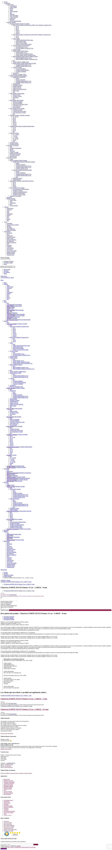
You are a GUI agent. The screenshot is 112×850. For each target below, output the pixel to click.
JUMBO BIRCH (17, 86)
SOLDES (9, 157)
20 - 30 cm (15, 116)
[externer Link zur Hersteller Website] (9, 600)
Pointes (17, 78)
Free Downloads (14, 205)
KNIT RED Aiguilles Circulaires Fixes (22, 34)
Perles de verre (13, 156)
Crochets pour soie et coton (19, 111)
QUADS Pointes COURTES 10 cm (24, 48)
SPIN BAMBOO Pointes (19, 56)
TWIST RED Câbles (21, 41)
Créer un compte (8, 822)
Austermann (13, 203)
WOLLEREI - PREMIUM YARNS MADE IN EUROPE (21, 847)
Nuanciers (9, 245)
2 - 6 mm (15, 136)
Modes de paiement (11, 242)
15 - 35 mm (15, 138)
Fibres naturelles (14, 11)
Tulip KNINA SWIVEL (15, 181)
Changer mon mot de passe (10, 829)
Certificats (9, 246)
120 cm (17, 32)
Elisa (11, 204)
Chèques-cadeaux (11, 252)
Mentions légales (11, 253)
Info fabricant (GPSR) (9, 619)
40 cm (17, 26)
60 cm (17, 27)
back (5, 300)
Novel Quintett (16, 107)
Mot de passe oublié (8, 830)
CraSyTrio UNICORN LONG (20, 104)
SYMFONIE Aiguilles (18, 161)
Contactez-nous (10, 254)
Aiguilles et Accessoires (15, 196)
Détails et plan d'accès (6, 749)
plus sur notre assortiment (7, 733)
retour (8, 285)
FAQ (8, 244)
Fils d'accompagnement (15, 21)
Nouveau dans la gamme (13, 224)
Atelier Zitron (13, 200)
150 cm (17, 33)
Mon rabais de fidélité (9, 826)
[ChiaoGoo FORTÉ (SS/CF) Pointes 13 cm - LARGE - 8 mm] (16, 581)
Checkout (6, 271)
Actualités (6, 804)
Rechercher (9, 233)
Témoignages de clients (9, 811)
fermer (5, 264)
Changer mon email (8, 828)
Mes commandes (8, 824)
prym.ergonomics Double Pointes (21, 189)
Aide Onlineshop (11, 228)
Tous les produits (8, 791)
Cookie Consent (7, 815)
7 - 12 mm (15, 137)
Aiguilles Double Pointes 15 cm (23, 64)
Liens (5, 814)
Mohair (11, 8)
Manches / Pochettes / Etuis (19, 74)
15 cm (14, 129)
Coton (11, 10)
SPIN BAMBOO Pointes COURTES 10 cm (26, 59)
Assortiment (6, 801)
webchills (18, 846)
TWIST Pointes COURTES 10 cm (24, 53)
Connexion (6, 821)
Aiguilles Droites (14, 142)
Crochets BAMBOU (21, 69)
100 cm (17, 30)
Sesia (11, 201)
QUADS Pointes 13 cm (21, 47)
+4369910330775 (10, 763)
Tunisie (14, 140)
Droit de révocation (8, 784)
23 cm (17, 36)
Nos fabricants (10, 241)
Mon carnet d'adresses (9, 825)
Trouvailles (9, 227)
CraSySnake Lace (17, 105)
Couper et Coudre (14, 152)
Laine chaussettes (14, 15)
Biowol (8, 219)
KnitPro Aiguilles (14, 75)
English (11, 262)
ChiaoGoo (9, 209)
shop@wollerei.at (8, 767)
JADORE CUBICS (17, 85)
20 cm (14, 130)
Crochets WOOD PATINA (22, 70)
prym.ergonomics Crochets (19, 112)
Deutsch (11, 261)
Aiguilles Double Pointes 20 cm (23, 66)
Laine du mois (10, 248)
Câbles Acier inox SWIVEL (19, 89)
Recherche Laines (11, 237)
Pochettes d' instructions (15, 148)
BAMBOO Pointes (17, 178)
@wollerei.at (8, 766)
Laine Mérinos (13, 6)
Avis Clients (10, 249)
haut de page (4, 848)
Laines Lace (13, 18)
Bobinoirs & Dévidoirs (15, 153)
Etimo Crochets (16, 94)
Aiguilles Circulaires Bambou (20, 192)
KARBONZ (16, 77)
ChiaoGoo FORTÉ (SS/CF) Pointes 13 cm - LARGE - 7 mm (24, 699)
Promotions (9, 223)
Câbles (14, 38)
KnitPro (9, 215)
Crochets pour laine (17, 110)
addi (8, 220)
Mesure (11, 149)
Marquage (12, 151)
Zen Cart (7, 846)
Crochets (15, 67)
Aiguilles (9, 22)
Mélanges (12, 14)
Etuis (11, 146)
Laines (8, 4)
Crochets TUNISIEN (21, 71)
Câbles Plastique (17, 179)
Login (7, 257)
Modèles (9, 198)
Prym (8, 218)
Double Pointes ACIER (18, 63)
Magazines (9, 197)
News (8, 234)
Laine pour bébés (14, 17)
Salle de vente (10, 238)
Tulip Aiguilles (13, 93)
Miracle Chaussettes (17, 101)
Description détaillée (8, 618)
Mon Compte (7, 269)
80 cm (17, 29)
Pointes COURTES (20, 79)
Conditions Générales (9, 783)
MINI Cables (16, 90)
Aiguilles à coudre (17, 96)
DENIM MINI (16, 84)
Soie (11, 12)
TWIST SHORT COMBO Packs (21, 62)
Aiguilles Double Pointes (16, 126)
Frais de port (10, 235)
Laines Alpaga (13, 7)
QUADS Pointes (17, 45)
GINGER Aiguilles (17, 170)
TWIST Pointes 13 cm (21, 52)
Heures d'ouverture (11, 230)
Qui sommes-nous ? (8, 800)
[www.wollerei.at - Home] (7, 277)
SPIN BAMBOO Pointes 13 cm (23, 58)
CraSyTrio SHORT (17, 103)
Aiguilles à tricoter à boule (19, 194)
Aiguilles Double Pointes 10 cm (23, 166)
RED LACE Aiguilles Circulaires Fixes (22, 25)
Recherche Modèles (11, 239)
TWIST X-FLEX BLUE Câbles (23, 44)
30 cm (17, 37)
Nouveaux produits (8, 793)
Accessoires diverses (15, 155)
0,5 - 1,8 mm (16, 134)
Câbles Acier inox (17, 88)
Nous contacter (7, 794)
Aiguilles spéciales (14, 144)
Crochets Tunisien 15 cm (22, 168)
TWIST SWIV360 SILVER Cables (24, 40)
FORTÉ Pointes (16, 49)
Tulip (8, 212)
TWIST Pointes (16, 51)
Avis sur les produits (11, 250)
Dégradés (12, 19)
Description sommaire (9, 616)
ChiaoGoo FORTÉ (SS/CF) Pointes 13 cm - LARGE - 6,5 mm (24, 709)
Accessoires (16, 73)
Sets (14, 60)
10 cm (14, 127)
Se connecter (7, 272)
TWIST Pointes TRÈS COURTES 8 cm (25, 55)
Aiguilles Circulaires (15, 115)
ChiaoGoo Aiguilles (14, 23)
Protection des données (9, 782)
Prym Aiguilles (13, 108)
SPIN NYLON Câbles (21, 43)
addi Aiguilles (13, 100)
